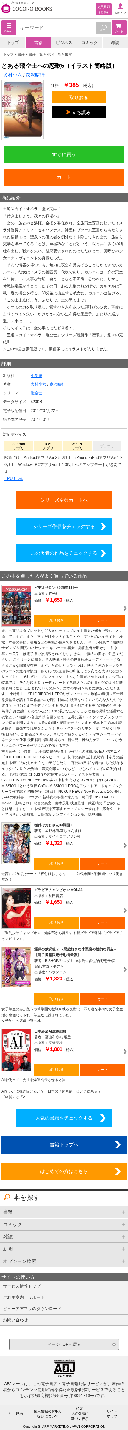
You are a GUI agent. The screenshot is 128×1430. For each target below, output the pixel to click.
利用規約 (16, 1414)
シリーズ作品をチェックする (64, 526)
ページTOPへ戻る (64, 1344)
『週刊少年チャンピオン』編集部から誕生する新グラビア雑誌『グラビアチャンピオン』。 (62, 936)
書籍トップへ (64, 1144)
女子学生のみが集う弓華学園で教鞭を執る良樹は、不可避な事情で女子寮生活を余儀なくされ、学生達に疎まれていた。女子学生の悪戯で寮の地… (62, 1015)
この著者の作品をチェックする (64, 553)
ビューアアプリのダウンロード (32, 1308)
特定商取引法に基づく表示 (80, 1414)
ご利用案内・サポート (24, 1297)
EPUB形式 (13, 478)
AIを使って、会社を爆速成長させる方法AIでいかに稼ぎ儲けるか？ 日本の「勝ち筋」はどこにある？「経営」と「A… (51, 1088)
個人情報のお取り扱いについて (48, 1413)
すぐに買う (64, 154)
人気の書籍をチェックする (64, 1117)
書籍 (38, 42)
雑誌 (115, 42)
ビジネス (64, 42)
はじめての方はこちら (64, 1171)
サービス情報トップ (21, 1286)
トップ (13, 42)
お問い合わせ (15, 1320)
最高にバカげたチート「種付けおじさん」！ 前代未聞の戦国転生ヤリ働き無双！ (62, 877)
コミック (89, 42)
